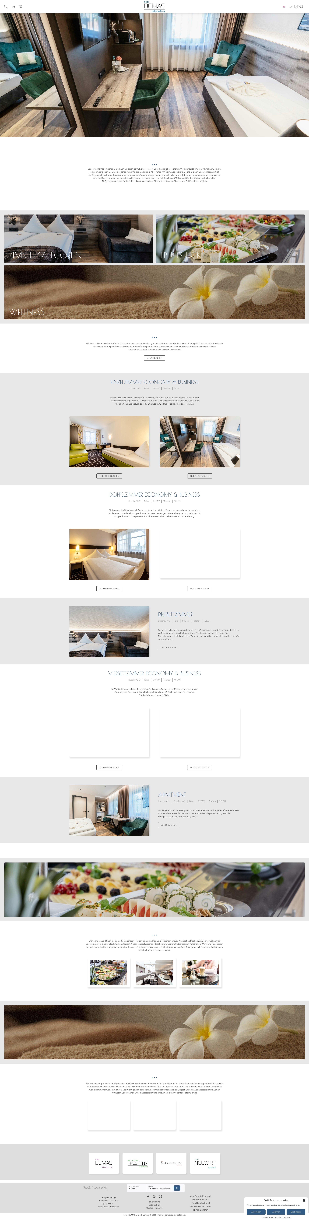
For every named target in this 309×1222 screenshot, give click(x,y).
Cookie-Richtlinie (267, 1217)
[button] (304, 1200)
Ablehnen (276, 1212)
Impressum (287, 1217)
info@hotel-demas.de (108, 1206)
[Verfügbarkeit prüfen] (177, 1188)
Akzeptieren (256, 1212)
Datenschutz (278, 1217)
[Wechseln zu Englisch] (284, 6)
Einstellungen (296, 1212)
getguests (181, 1215)
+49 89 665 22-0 (108, 1203)
